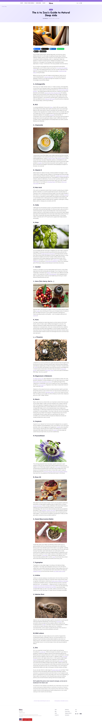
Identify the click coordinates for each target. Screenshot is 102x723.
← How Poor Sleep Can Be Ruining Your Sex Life (41, 700)
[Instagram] (75, 713)
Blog (44, 3)
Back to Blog (4, 6)
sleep (51, 9)
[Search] (77, 3)
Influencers (67, 709)
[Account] (79, 3)
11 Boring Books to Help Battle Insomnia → (61, 700)
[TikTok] (77, 713)
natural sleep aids (49, 77)
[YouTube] (80, 713)
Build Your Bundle (29, 3)
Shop (21, 3)
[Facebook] (79, 713)
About (56, 713)
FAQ (76, 711)
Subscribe (38, 3)
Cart (76, 709)
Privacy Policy (67, 711)
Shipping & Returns (68, 713)
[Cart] (81, 3)
